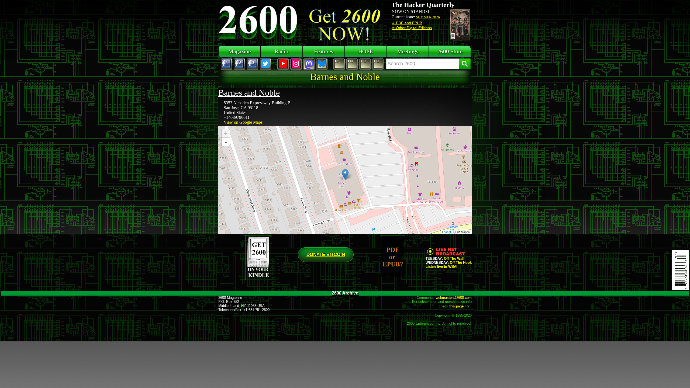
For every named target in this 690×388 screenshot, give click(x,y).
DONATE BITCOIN (325, 254)
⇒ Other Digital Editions (412, 28)
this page (456, 306)
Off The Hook (461, 263)
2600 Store (450, 51)
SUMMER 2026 (428, 17)
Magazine (239, 51)
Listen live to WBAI (441, 267)
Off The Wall (454, 259)
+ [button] (225, 133)
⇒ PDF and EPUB (407, 23)
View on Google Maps (243, 122)
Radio (281, 51)
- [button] (226, 142)
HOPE (365, 51)
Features (323, 51)
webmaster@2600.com (454, 298)
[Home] (258, 21)
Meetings (407, 51)
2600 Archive (345, 293)
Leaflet (446, 232)
